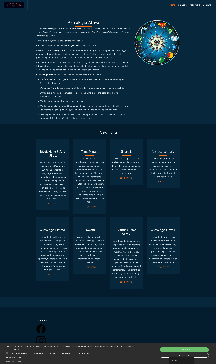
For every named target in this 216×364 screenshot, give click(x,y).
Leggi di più (16, 349)
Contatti (207, 5)
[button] (72, 357)
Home (172, 5)
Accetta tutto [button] (184, 350)
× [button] (214, 345)
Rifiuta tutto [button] (184, 355)
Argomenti (195, 5)
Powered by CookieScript (14, 361)
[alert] (108, 353)
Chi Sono (182, 5)
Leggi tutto (53, 203)
